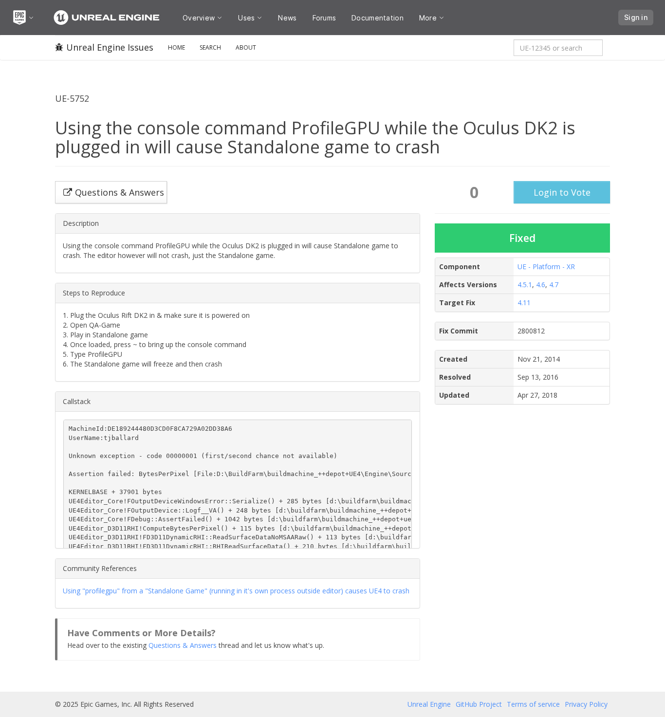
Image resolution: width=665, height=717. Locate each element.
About (246, 47)
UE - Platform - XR (546, 266)
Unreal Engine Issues (109, 47)
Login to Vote (562, 192)
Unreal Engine (429, 704)
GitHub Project (479, 704)
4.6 (540, 284)
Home (176, 47)
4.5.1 (524, 284)
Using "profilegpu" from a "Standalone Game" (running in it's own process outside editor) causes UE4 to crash (236, 590)
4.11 (524, 302)
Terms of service (533, 704)
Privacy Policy (586, 704)
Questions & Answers (182, 645)
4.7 (553, 284)
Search (210, 47)
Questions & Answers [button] (119, 192)
